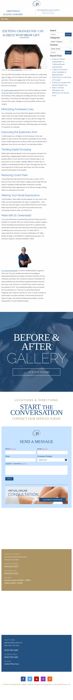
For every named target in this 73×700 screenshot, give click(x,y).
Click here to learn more (52, 499)
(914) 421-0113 (48, 13)
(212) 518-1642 (11, 650)
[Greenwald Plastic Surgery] (36, 4)
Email (42, 449)
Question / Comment (16, 464)
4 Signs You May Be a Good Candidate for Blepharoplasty (60, 72)
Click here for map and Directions (48, 11)
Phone (7, 456)
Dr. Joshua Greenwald (15, 70)
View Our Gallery (39, 372)
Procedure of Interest (44, 456)
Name (10, 449)
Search (68, 34)
